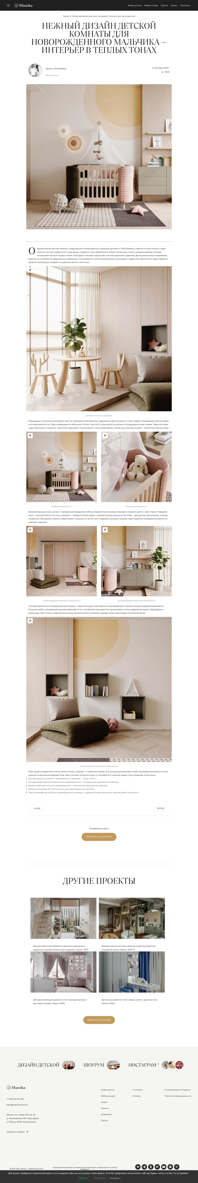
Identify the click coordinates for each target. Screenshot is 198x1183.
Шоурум (94, 1065)
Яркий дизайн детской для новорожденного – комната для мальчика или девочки (67, 785)
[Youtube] (157, 1167)
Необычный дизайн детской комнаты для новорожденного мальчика (61, 789)
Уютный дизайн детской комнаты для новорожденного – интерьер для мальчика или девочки (73, 782)
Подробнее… (115, 1178)
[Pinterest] (176, 1167)
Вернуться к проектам (99, 1020)
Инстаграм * (143, 1065)
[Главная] (22, 5)
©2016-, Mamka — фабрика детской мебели (26, 1170)
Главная (66, 16)
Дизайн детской (38, 1065)
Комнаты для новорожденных (122, 16)
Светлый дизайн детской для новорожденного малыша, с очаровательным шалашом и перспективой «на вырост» (83, 792)
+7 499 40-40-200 (15, 1099)
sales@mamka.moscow (17, 1104)
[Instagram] (170, 1167)
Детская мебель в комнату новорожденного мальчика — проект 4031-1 (62, 778)
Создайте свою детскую (99, 837)
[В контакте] (138, 1167)
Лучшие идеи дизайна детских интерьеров (90, 16)
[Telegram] (144, 1167)
